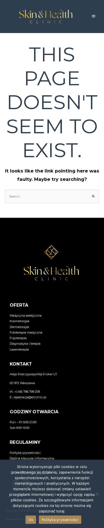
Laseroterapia (19, 349)
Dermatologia (19, 327)
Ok (30, 519)
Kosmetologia (19, 321)
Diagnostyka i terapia (25, 344)
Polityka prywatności (25, 453)
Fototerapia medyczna (26, 332)
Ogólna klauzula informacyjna (32, 458)
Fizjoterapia (18, 338)
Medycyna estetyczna (26, 315)
